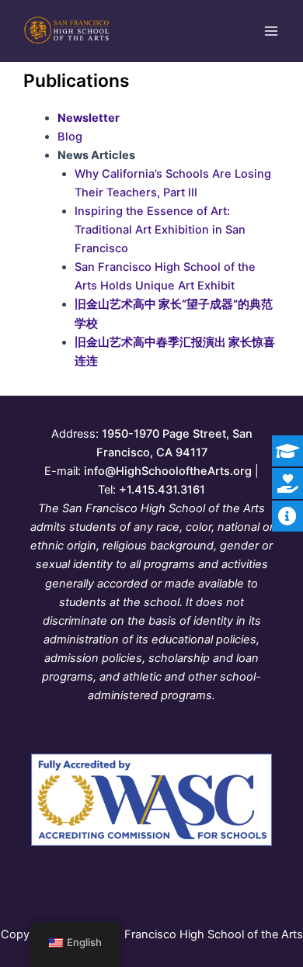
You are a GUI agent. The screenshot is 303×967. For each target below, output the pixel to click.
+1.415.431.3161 (162, 490)
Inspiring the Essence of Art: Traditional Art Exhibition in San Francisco (160, 229)
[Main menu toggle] (271, 31)
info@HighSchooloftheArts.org (168, 471)
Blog (69, 137)
